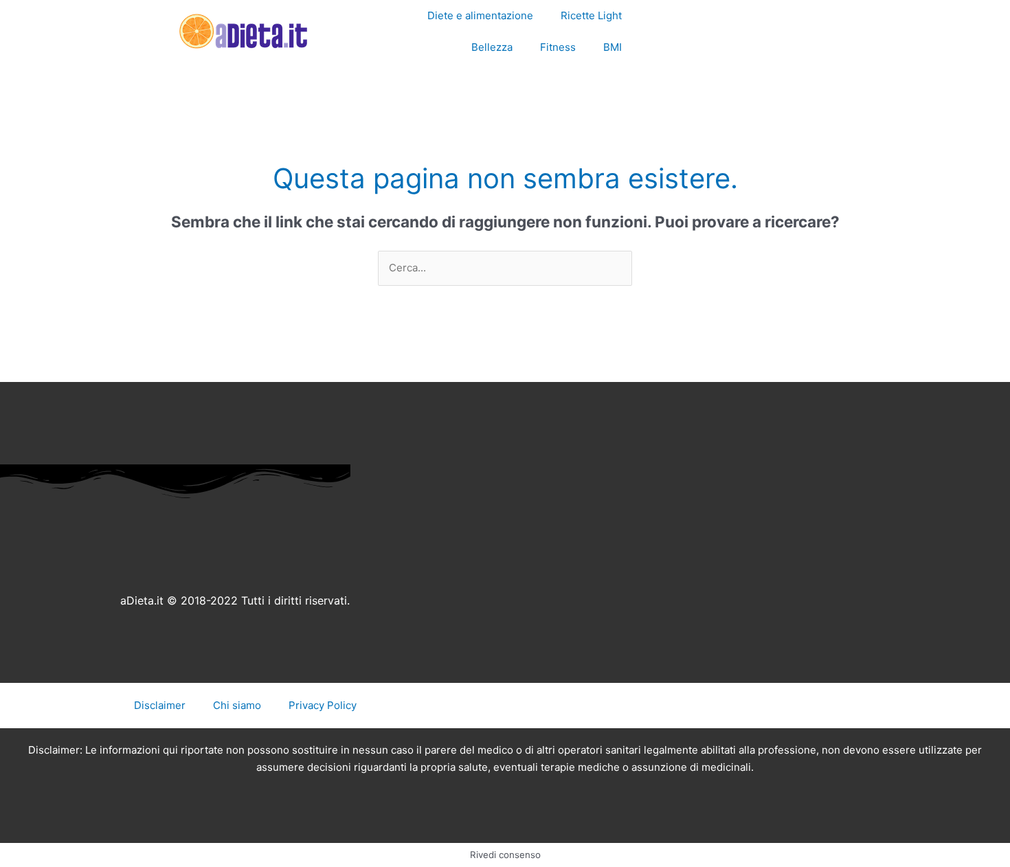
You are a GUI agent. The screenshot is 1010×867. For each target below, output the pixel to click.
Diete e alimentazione (480, 15)
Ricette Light (591, 15)
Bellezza (492, 47)
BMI (612, 47)
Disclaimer (160, 705)
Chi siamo (237, 705)
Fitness (558, 47)
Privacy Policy (323, 705)
